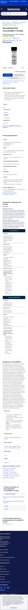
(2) (10, 38)
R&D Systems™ (4, 1)
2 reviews (12, 189)
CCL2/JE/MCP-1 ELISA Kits (8, 470)
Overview (2, 566)
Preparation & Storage (18, 80)
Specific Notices (6, 83)
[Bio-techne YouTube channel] (8, 587)
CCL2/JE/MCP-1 (15, 22)
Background (5, 82)
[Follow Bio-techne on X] (4, 587)
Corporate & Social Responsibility (7, 557)
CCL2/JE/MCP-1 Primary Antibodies (10, 473)
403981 (13, 447)
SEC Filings (2, 579)
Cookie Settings (13, 607)
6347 (5, 446)
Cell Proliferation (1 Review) (9, 194)
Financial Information (4, 574)
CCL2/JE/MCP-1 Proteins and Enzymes (11, 475)
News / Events (3, 569)
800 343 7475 (7, 542)
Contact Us (2, 590)
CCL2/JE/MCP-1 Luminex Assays (9, 472)
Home (3, 22)
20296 (14, 446)
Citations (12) (16, 38)
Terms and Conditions (4, 560)
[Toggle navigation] (2, 9)
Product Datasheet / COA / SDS (13, 40)
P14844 (5, 112)
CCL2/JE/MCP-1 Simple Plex (8, 477)
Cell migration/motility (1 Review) (10, 192)
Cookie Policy (13, 593)
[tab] (8, 75)
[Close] (25, 596)
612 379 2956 (5, 541)
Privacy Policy (4, 593)
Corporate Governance (5, 581)
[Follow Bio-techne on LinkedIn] (1, 587)
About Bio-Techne (4, 549)
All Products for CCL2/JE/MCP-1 (9, 468)
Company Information (4, 571)
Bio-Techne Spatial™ (14, 1)
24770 (5, 447)
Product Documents (13, 82)
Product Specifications (8, 80)
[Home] (14, 9)
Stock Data (2, 576)
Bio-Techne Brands (4, 552)
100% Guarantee (21, 71)
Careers (1, 554)
